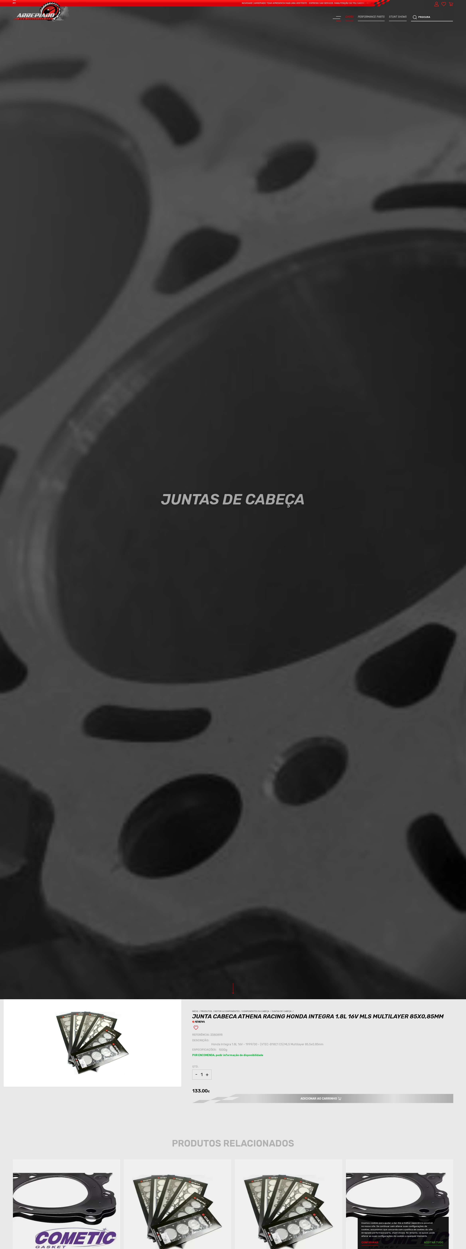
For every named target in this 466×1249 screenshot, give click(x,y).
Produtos (207, 1011)
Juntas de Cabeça (283, 1011)
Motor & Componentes (228, 1011)
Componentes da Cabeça (257, 1011)
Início (196, 1011)
